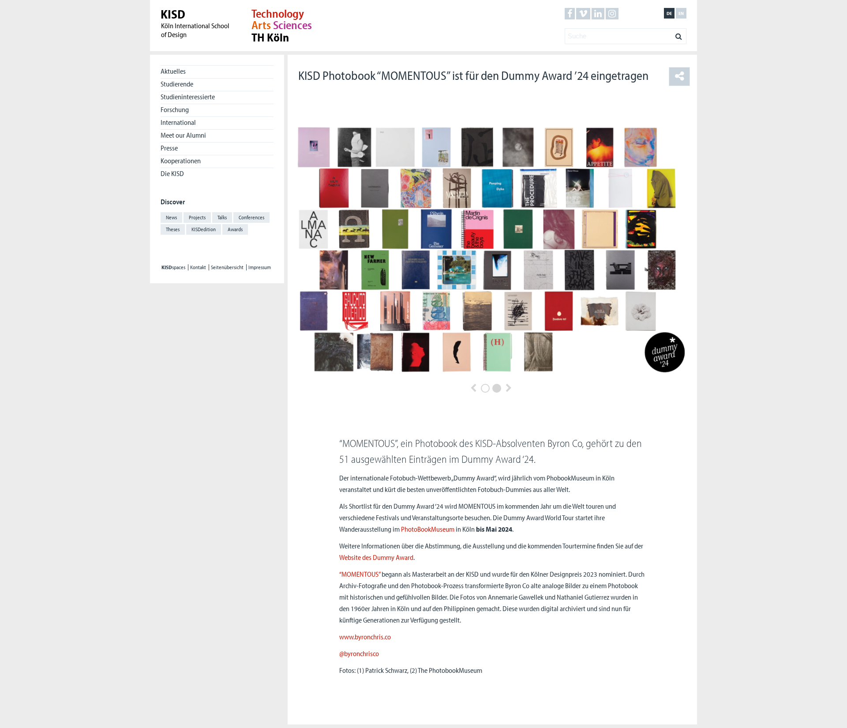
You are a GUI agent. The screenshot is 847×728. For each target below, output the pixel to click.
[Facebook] (570, 13)
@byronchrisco (359, 653)
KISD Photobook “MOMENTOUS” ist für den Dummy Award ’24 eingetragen (473, 75)
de (669, 13)
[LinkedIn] (598, 13)
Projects (197, 217)
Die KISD (172, 173)
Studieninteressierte (188, 96)
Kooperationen (181, 160)
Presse (169, 147)
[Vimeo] (583, 13)
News (171, 217)
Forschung (175, 109)
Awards (235, 229)
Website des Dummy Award (376, 557)
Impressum (259, 267)
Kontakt (198, 267)
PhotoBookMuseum (427, 529)
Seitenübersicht (227, 267)
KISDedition (203, 229)
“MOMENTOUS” (359, 574)
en (681, 13)
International (178, 122)
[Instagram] (612, 13)
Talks (222, 217)
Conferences (251, 217)
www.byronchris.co (365, 636)
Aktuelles (173, 71)
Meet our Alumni (183, 135)
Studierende (177, 83)
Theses (173, 229)
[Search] (678, 34)
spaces (173, 267)
